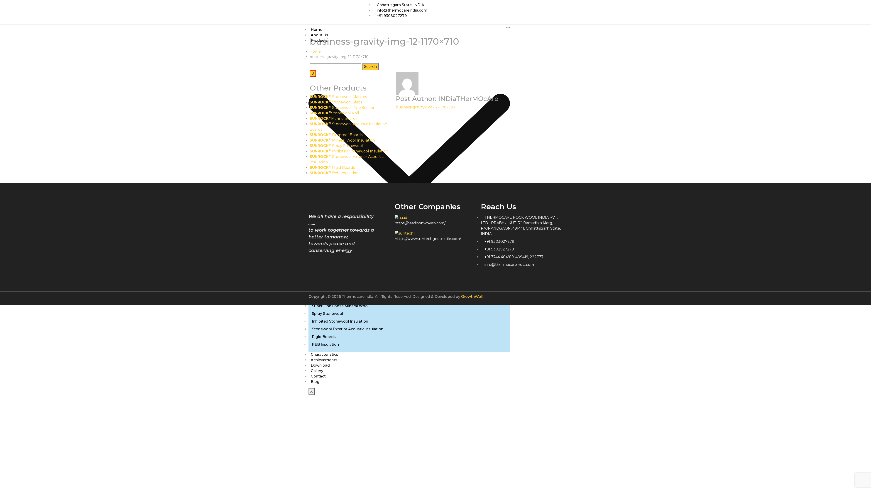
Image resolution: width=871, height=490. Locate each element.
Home (316, 29)
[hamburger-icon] (508, 27)
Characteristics (324, 354)
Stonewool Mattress (339, 97)
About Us (319, 35)
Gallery (317, 371)
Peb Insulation (334, 173)
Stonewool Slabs (336, 102)
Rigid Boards (324, 337)
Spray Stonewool (327, 313)
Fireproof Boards (336, 135)
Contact (318, 376)
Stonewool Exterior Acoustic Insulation (347, 329)
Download (320, 365)
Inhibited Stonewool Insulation (340, 321)
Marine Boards (333, 118)
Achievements (324, 360)
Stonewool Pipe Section (342, 107)
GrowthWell (472, 296)
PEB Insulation (325, 344)
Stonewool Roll (334, 113)
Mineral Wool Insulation (342, 140)
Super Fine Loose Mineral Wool (340, 306)
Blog (315, 382)
